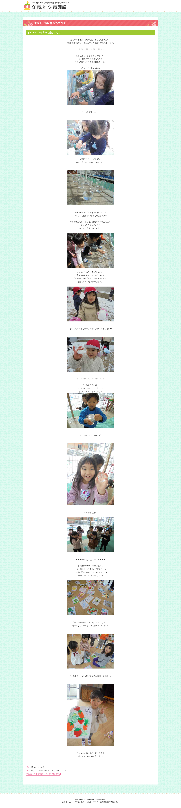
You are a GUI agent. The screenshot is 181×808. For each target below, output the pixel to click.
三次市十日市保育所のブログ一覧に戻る (43, 774)
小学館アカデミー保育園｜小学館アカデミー (50, 3)
